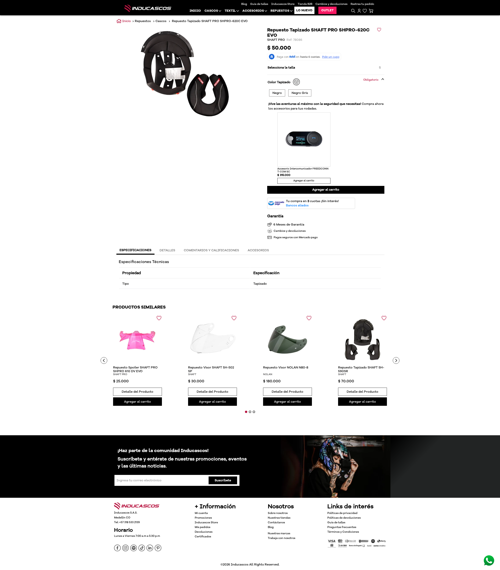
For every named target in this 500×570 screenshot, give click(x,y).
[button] (353, 11)
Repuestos (143, 21)
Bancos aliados (297, 205)
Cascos (160, 21)
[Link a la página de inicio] (124, 21)
